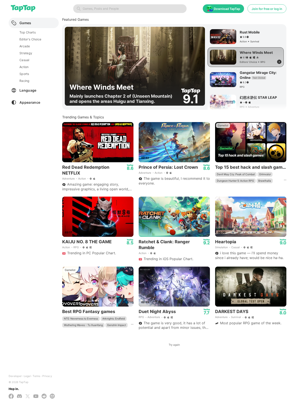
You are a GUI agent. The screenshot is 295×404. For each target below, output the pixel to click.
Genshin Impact (116, 325)
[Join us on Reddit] (44, 396)
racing (24, 81)
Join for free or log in (267, 9)
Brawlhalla (264, 180)
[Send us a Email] (52, 396)
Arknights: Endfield (113, 318)
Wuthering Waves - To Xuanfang (83, 325)
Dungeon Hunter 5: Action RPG (235, 180)
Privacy (47, 376)
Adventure (68, 178)
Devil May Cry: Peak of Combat (236, 174)
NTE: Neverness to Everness (81, 318)
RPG (76, 247)
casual (24, 60)
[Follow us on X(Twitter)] (27, 397)
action (24, 67)
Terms (36, 376)
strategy (25, 53)
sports (24, 74)
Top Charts (27, 32)
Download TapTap (227, 9)
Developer (15, 376)
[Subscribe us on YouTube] (35, 396)
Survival (236, 317)
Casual (235, 247)
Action (82, 178)
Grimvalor (265, 174)
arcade (24, 46)
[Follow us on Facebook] (11, 397)
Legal (27, 376)
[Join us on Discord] (19, 396)
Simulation (221, 247)
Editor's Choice (30, 39)
